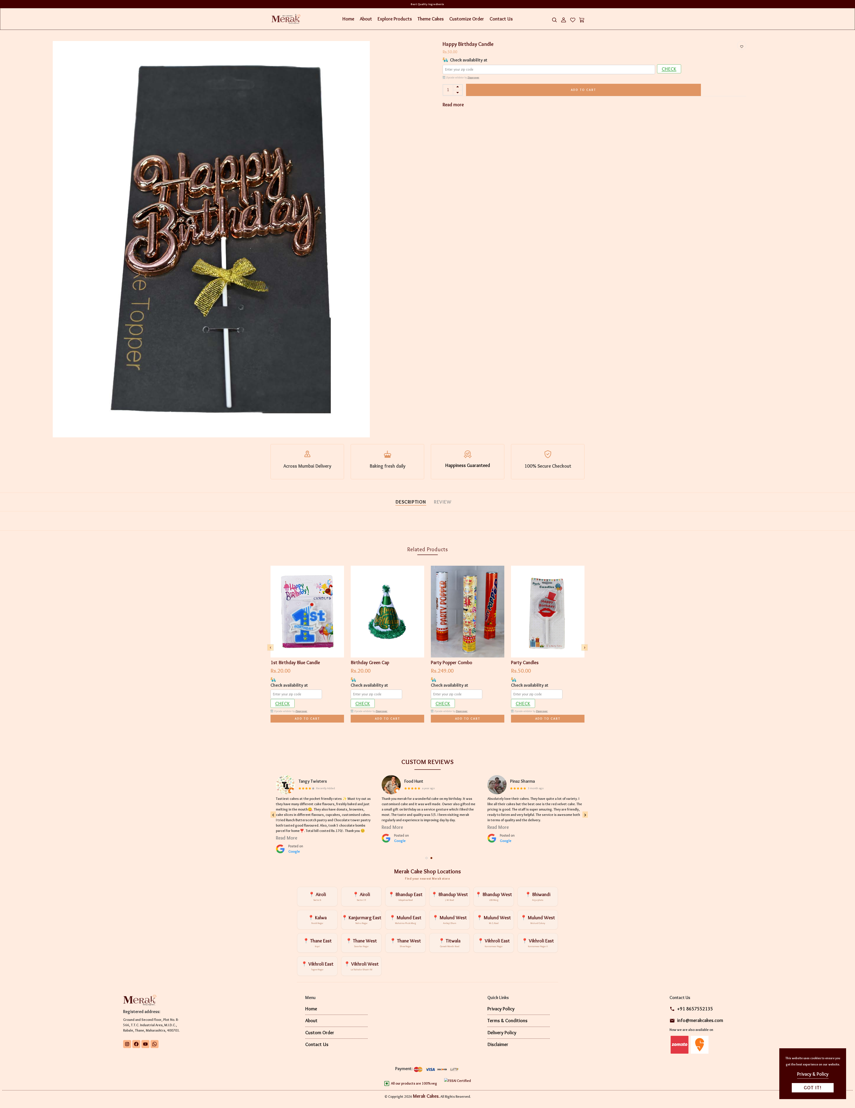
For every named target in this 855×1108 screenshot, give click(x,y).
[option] (211, 239)
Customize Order (466, 19)
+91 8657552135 (695, 1009)
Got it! (813, 1088)
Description (410, 502)
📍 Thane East (317, 943)
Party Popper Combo (451, 662)
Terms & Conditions (507, 1021)
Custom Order (319, 1033)
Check (669, 69)
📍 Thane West (361, 943)
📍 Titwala (449, 943)
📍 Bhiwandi (537, 896)
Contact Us (501, 19)
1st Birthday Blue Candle (295, 662)
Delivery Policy (501, 1033)
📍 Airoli (317, 896)
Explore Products (395, 19)
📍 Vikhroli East (494, 943)
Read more (453, 105)
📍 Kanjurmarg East (361, 920)
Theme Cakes (430, 19)
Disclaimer (497, 1044)
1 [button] (427, 858)
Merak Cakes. (426, 1096)
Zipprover (473, 77)
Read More (286, 822)
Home (348, 19)
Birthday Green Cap (370, 662)
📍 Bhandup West (449, 896)
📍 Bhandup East (405, 896)
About (366, 19)
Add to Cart (583, 90)
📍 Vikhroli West (361, 966)
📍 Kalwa (317, 920)
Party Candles (525, 662)
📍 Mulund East (405, 920)
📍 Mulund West (449, 920)
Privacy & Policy (813, 1074)
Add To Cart (307, 719)
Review (443, 502)
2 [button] (432, 858)
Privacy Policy (501, 1009)
